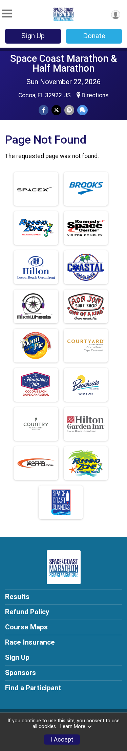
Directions (95, 95)
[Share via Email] (69, 110)
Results (17, 597)
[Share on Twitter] (56, 110)
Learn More (72, 726)
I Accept (62, 739)
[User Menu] (115, 14)
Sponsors (20, 673)
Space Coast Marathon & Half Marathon (63, 63)
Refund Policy (27, 612)
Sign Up (33, 36)
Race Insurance (30, 642)
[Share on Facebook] (43, 110)
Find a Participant (33, 688)
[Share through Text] (82, 110)
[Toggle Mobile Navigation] (7, 14)
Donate (94, 36)
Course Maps (26, 627)
